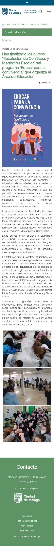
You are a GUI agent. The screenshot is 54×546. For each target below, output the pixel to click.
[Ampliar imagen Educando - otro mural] (27, 349)
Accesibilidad (27, 526)
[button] (27, 2)
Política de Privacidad (27, 521)
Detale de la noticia (39, 24)
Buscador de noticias (17, 24)
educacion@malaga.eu (27, 488)
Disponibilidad (27, 531)
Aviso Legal (27, 516)
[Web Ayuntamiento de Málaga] (27, 498)
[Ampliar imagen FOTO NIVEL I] (27, 424)
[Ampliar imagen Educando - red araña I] (27, 386)
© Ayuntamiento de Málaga (27, 536)
